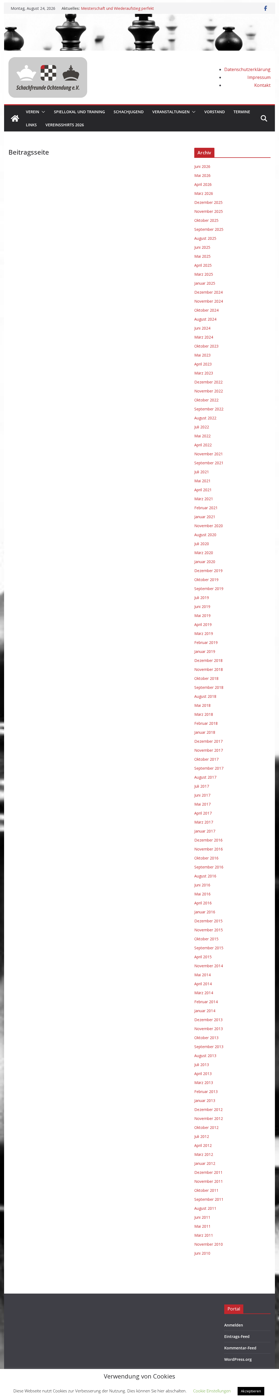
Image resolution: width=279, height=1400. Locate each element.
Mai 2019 (202, 615)
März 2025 (203, 274)
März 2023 (203, 373)
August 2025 (205, 238)
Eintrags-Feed (237, 1336)
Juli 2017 (201, 786)
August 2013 (205, 1055)
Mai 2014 (202, 974)
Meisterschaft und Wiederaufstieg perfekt (117, 8)
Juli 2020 (201, 543)
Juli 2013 (201, 1064)
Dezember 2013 (208, 1019)
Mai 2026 (202, 175)
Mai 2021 (202, 480)
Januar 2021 (204, 516)
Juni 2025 (202, 247)
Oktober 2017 (206, 759)
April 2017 (203, 813)
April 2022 (203, 444)
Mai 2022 (202, 435)
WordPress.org (238, 1359)
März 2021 (203, 498)
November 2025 (208, 211)
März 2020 (203, 552)
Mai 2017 (202, 804)
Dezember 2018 (208, 660)
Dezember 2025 (208, 202)
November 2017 (208, 750)
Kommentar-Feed (240, 1347)
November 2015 (208, 929)
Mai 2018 (202, 705)
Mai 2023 (202, 355)
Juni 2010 (202, 1253)
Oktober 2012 (206, 1127)
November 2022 (208, 391)
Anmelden (233, 1325)
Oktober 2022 (206, 400)
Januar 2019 (204, 651)
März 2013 (203, 1082)
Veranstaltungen (171, 111)
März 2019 (203, 633)
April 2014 (203, 983)
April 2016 (203, 902)
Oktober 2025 (206, 220)
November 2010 (208, 1244)
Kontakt (262, 85)
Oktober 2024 (206, 310)
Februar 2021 (206, 507)
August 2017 (205, 777)
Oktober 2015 (206, 938)
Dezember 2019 (208, 570)
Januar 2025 (204, 283)
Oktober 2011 (206, 1190)
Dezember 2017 (208, 741)
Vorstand (214, 111)
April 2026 (203, 184)
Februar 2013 (206, 1091)
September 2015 (208, 947)
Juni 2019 (202, 606)
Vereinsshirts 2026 (65, 124)
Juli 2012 (201, 1136)
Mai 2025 (202, 256)
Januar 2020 (204, 561)
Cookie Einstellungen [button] (212, 1390)
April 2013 (203, 1073)
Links (31, 124)
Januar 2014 (204, 1010)
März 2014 (203, 992)
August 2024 (205, 319)
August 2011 (205, 1208)
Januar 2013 (204, 1100)
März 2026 (203, 193)
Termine (241, 111)
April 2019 (203, 624)
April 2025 (203, 265)
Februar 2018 (206, 723)
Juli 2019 (201, 597)
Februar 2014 (206, 1001)
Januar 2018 (204, 732)
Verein (32, 111)
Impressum (259, 77)
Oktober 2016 (206, 858)
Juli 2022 (201, 426)
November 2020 (208, 525)
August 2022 (205, 417)
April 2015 (203, 956)
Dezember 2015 (208, 920)
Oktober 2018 (206, 678)
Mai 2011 (202, 1226)
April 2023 (203, 364)
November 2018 (208, 669)
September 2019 (208, 588)
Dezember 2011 (208, 1172)
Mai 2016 (202, 894)
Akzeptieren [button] (251, 1391)
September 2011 (208, 1199)
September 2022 (208, 409)
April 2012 (203, 1145)
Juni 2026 (202, 166)
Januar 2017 (204, 831)
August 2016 (205, 876)
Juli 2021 (201, 471)
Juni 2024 (202, 328)
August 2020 (205, 534)
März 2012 (203, 1154)
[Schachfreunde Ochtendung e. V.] (139, 18)
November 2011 (208, 1181)
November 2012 (208, 1118)
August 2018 (205, 696)
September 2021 (208, 462)
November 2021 (208, 453)
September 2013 (208, 1046)
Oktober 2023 (206, 346)
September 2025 (208, 229)
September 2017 (208, 768)
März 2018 (203, 714)
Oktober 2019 (206, 579)
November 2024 (208, 301)
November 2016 (208, 849)
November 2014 (208, 965)
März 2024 (203, 337)
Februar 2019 (206, 642)
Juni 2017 (202, 795)
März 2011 (203, 1235)
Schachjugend (129, 111)
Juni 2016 (202, 885)
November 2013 (208, 1028)
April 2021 (203, 489)
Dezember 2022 (208, 382)
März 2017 (203, 822)
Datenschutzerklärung (247, 69)
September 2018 (208, 687)
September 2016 (208, 867)
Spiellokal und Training (79, 111)
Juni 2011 (202, 1217)
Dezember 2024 (208, 292)
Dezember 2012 (208, 1109)
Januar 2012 (204, 1163)
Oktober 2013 (206, 1037)
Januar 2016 (204, 911)
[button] (42, 112)
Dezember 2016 (208, 840)
